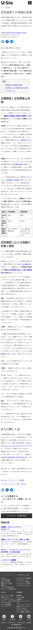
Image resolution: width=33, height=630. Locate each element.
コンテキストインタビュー (8, 599)
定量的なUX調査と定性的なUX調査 (15, 116)
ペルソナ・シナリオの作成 (8, 601)
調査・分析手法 (21, 484)
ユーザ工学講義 (5, 580)
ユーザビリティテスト (8, 484)
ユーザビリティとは (23, 575)
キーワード (4, 480)
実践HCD (3, 585)
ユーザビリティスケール (23, 585)
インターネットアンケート (24, 604)
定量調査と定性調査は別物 (13, 85)
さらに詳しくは (10, 91)
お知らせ (3, 622)
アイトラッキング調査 (23, 582)
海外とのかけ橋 (5, 582)
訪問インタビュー (6, 597)
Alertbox (3, 578)
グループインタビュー (23, 610)
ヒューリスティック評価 (23, 583)
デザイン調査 (20, 597)
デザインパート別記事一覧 (8, 589)
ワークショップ (5, 606)
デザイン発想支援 (6, 604)
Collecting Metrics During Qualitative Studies (13, 32)
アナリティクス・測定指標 (16, 480)
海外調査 (19, 599)
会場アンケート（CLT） (23, 606)
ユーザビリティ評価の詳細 (16, 516)
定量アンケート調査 (6, 583)
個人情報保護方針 (16, 624)
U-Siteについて (12, 622)
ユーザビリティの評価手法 (24, 578)
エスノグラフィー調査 (7, 595)
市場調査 (19, 592)
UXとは (3, 592)
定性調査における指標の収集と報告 (16, 88)
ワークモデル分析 (6, 602)
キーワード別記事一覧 (7, 587)
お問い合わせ (21, 622)
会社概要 (28, 622)
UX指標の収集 (18, 164)
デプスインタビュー (22, 608)
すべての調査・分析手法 (23, 612)
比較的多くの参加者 (13, 180)
